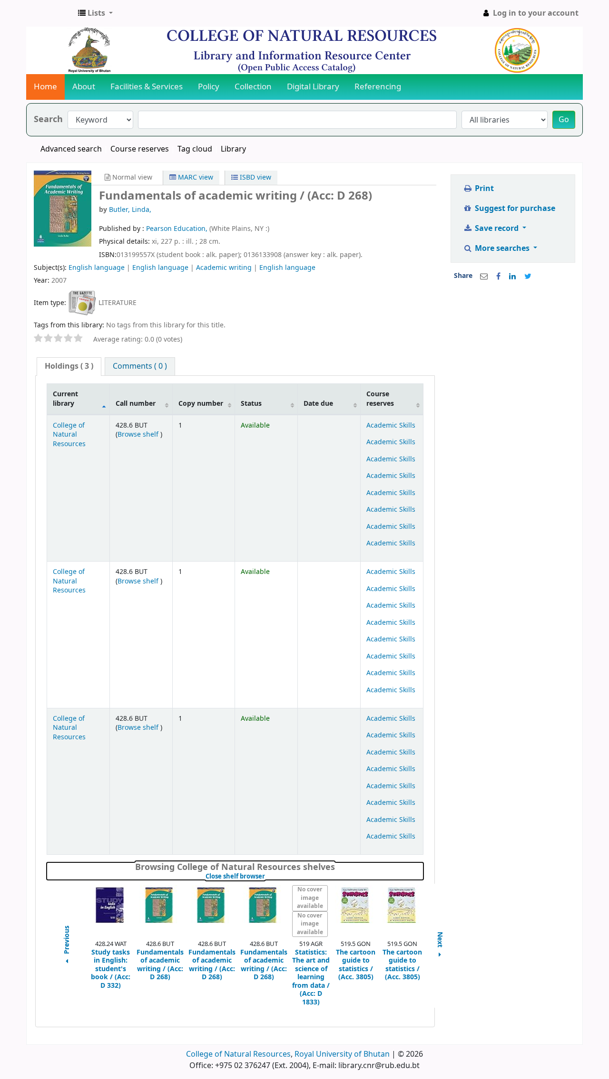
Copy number (200, 404)
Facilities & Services (146, 87)
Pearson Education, (177, 229)
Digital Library (313, 87)
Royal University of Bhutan (342, 1054)
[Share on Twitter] (528, 276)
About (83, 87)
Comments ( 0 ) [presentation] (140, 366)
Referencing (377, 87)
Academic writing (224, 268)
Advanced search (71, 149)
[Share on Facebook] (498, 276)
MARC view (194, 177)
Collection (253, 87)
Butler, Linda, (130, 210)
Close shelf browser (267, 876)
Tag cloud (194, 149)
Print (483, 188)
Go (564, 119)
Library (233, 149)
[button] (95, 13)
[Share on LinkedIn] (512, 276)
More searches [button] (502, 248)
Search (48, 119)
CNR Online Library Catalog (50, 13)
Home (45, 87)
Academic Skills (390, 425)
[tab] (69, 366)
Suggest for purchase (514, 208)
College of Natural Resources (69, 434)
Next (440, 940)
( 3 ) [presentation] (69, 366)
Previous (67, 941)
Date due (318, 404)
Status (251, 404)
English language (97, 268)
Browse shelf (139, 434)
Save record (497, 228)
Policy (208, 87)
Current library (65, 398)
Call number (136, 404)
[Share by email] (484, 276)
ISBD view (254, 177)
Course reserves (139, 149)
